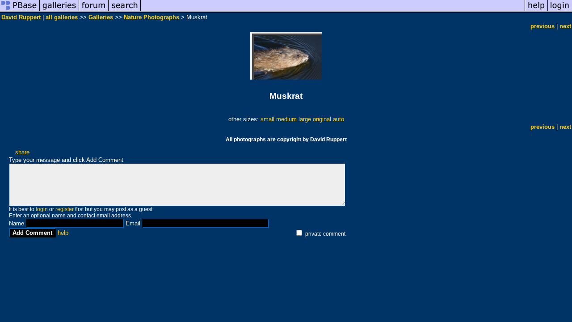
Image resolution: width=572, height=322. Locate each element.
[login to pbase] (560, 10)
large (305, 119)
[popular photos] (333, 10)
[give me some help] (536, 10)
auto (338, 119)
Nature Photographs (151, 17)
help (63, 232)
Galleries (100, 17)
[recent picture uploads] (59, 10)
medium (286, 119)
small (267, 119)
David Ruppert (21, 17)
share (22, 152)
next (565, 26)
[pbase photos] (20, 10)
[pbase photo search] (125, 10)
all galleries (62, 17)
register (64, 209)
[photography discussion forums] (94, 10)
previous (542, 26)
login (42, 209)
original (322, 119)
